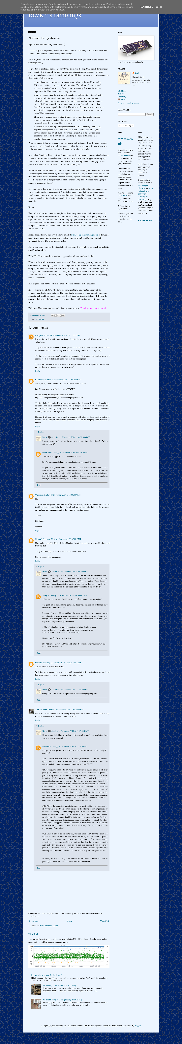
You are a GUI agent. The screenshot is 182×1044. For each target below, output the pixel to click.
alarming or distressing (142, 198)
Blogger (138, 1025)
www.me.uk (123, 195)
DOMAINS (40, 319)
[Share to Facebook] (60, 315)
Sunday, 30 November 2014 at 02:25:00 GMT (66, 709)
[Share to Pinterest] (63, 315)
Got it (159, 7)
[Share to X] (57, 315)
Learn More (146, 7)
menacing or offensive (143, 187)
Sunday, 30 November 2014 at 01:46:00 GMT (71, 452)
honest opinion (124, 155)
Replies (41, 432)
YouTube (121, 93)
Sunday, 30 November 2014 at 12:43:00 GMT (70, 746)
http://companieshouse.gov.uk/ (84, 234)
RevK (44, 437)
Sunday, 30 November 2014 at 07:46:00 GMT (70, 731)
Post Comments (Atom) (49, 925)
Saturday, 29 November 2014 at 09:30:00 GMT (70, 437)
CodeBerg (122, 96)
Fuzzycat (39, 335)
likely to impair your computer (145, 191)
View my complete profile (128, 103)
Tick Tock (33, 934)
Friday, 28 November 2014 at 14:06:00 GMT (62, 494)
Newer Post (33, 920)
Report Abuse (145, 220)
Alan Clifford (41, 709)
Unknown (39, 494)
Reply (37, 371)
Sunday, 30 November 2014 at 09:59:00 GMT (68, 595)
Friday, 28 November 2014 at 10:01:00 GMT (63, 379)
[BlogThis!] (55, 315)
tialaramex (40, 379)
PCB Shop (122, 91)
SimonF (38, 539)
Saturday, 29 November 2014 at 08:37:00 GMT (62, 539)
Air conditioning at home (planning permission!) (62, 999)
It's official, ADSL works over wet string (59, 985)
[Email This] (52, 315)
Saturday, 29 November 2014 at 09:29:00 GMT (70, 571)
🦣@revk (122, 99)
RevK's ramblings (54, 14)
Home (69, 920)
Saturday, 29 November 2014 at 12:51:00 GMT (70, 689)
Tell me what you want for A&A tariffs (46, 975)
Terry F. (45, 595)
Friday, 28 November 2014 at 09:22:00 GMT (62, 335)
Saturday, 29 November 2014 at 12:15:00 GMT (62, 662)
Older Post (104, 920)
